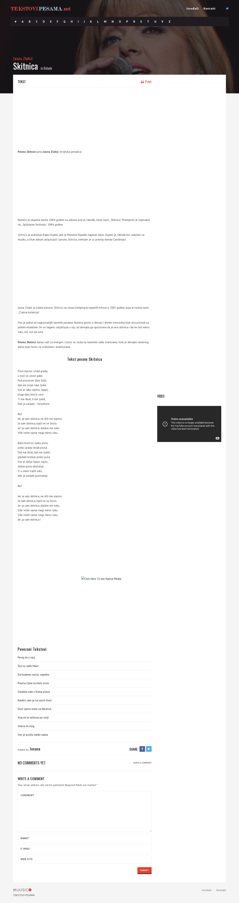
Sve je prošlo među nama (33, 734)
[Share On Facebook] (142, 749)
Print (148, 81)
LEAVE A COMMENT (142, 762)
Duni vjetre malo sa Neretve (34, 709)
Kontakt (210, 8)
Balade (48, 68)
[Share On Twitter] (149, 749)
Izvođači (193, 8)
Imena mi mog (26, 726)
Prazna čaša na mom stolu (33, 683)
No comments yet (32, 763)
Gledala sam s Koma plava (34, 691)
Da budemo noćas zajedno (33, 674)
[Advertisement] (85, 117)
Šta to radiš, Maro (28, 666)
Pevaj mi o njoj (26, 657)
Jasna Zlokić (23, 58)
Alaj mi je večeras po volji (33, 717)
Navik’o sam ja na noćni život (35, 700)
